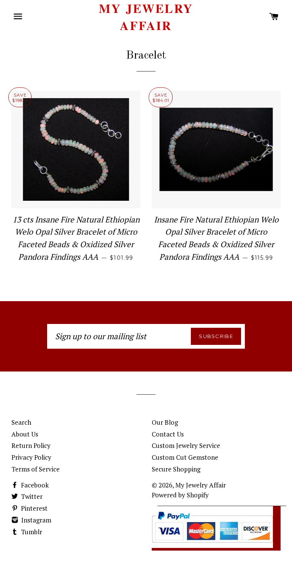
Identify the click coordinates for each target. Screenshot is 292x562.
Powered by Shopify (180, 495)
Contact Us (168, 434)
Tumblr (30, 531)
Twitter (31, 496)
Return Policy (31, 445)
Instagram (35, 520)
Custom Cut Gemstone (185, 457)
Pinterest (33, 508)
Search (21, 422)
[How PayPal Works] (212, 545)
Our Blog (165, 422)
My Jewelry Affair (146, 17)
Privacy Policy (31, 457)
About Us (24, 434)
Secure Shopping (176, 469)
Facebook (34, 485)
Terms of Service (35, 469)
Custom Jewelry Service (186, 445)
